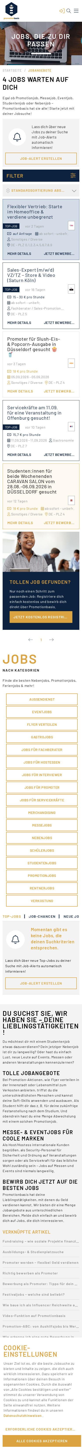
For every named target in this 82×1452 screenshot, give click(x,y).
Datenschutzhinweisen (22, 1415)
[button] (62, 11)
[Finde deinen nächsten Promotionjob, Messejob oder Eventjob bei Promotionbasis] (11, 11)
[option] (41, 1242)
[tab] (14, 916)
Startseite (12, 70)
